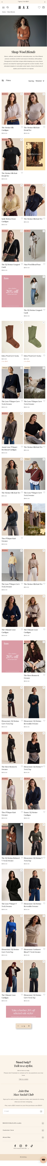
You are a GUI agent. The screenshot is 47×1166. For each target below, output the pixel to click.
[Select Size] (21, 94)
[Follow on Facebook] (15, 1145)
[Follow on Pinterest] (26, 1145)
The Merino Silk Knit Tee (33, 219)
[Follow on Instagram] (20, 1145)
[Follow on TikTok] (31, 1145)
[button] (36, 81)
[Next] (44, 2)
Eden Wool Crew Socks (10, 356)
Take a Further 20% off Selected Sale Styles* (23, 2)
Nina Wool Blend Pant (32, 265)
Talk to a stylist (23, 1079)
